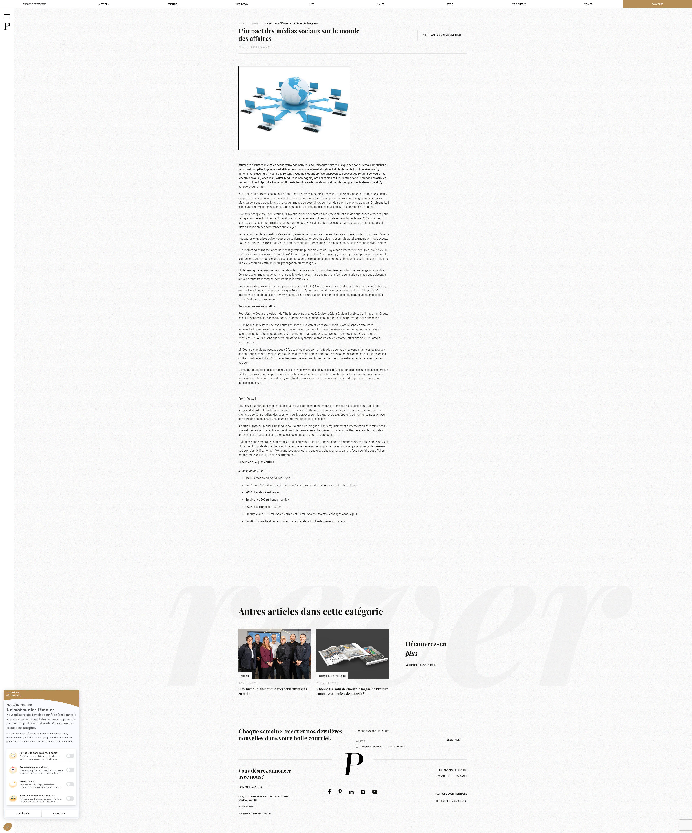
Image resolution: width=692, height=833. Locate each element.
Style (450, 4)
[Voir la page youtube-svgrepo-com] (374, 791)
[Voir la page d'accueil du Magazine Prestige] (353, 764)
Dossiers (255, 23)
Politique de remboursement (451, 800)
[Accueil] (7, 26)
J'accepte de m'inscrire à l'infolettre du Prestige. (382, 746)
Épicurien (173, 4)
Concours (657, 4)
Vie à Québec (519, 4)
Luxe (311, 4)
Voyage (588, 4)
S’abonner (461, 776)
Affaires (104, 4)
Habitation (242, 4)
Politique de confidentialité (451, 793)
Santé (380, 4)
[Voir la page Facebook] (329, 791)
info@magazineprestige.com (254, 813)
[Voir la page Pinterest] (340, 791)
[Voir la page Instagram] (363, 791)
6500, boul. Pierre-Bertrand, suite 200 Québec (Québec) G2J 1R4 (263, 798)
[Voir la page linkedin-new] (351, 791)
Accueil (241, 23)
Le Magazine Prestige (452, 770)
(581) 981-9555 (246, 806)
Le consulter (442, 776)
